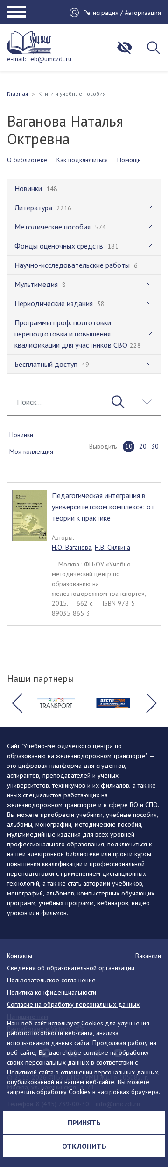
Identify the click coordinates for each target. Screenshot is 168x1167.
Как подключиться (82, 160)
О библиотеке (27, 160)
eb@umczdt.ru (50, 59)
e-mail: (16, 59)
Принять (84, 1122)
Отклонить (84, 1146)
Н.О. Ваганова (71, 547)
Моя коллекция (31, 451)
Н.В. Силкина (112, 547)
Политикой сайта (30, 1072)
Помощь (128, 160)
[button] (17, 703)
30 (155, 446)
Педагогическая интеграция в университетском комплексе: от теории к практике (103, 507)
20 (143, 446)
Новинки (21, 434)
